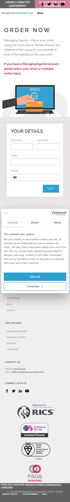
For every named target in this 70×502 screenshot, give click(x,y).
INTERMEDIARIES (53, 485)
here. (17, 73)
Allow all (35, 276)
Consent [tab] (12, 222)
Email (14, 155)
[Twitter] (49, 4)
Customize (33, 286)
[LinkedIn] (20, 391)
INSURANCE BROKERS (17, 331)
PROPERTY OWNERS (34, 485)
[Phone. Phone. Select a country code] (16, 177)
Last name (43, 140)
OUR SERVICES (14, 298)
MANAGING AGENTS (16, 337)
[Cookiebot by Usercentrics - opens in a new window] (52, 213)
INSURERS (11, 343)
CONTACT (11, 310)
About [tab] (57, 222)
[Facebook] (42, 4)
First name (17, 140)
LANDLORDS (7, 487)
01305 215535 (19, 369)
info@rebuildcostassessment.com (27, 372)
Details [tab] (35, 222)
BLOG (9, 304)
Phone (15, 170)
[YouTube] (62, 4)
